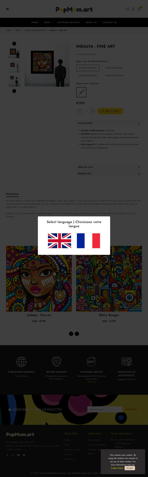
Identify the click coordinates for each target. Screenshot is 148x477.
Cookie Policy (117, 468)
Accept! (129, 468)
